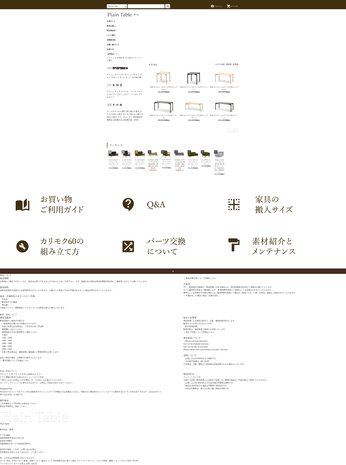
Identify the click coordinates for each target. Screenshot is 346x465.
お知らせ (111, 49)
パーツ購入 (112, 35)
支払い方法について (14, 461)
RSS (129, 461)
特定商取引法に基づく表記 (64, 461)
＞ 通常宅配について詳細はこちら (14, 360)
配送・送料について (32, 461)
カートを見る (19, 463)
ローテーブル (115, 94)
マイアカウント (6, 463)
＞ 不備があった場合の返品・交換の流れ (200, 295)
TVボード (115, 77)
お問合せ (110, 54)
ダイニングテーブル (115, 74)
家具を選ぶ (112, 26)
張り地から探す (132, 111)
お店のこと (112, 21)
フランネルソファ (125, 117)
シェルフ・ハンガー (129, 94)
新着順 (236, 64)
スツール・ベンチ (128, 91)
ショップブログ (120, 461)
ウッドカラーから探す (116, 111)
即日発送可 (112, 30)
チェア (118, 91)
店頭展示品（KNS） (131, 120)
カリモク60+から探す (132, 114)
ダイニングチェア (131, 74)
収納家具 (120, 57)
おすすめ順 (220, 64)
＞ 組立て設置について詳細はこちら (198, 332)
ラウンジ (110, 91)
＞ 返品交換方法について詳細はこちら (199, 278)
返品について (47, 461)
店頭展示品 (112, 40)
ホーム (3, 461)
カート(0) (234, 6)
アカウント (218, 6)
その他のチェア (131, 57)
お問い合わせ (31, 463)
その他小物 (136, 77)
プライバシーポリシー (85, 461)
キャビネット (125, 77)
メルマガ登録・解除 (104, 461)
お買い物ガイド (114, 45)
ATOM (135, 461)
